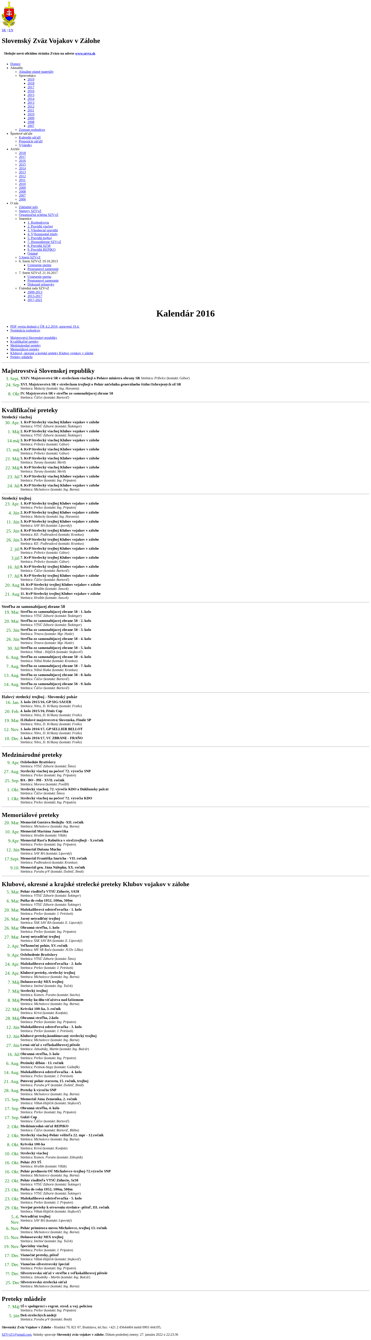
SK (4, 30)
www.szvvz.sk (85, 53)
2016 (30, 91)
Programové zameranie (43, 269)
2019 (30, 79)
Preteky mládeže (21, 357)
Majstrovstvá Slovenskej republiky (33, 338)
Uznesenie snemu (39, 265)
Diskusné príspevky (40, 284)
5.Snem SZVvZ (30, 257)
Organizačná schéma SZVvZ (38, 215)
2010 (30, 114)
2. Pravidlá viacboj (40, 226)
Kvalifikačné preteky (24, 341)
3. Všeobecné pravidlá (42, 230)
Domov (15, 64)
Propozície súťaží (31, 141)
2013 (30, 102)
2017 (30, 87)
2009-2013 (34, 292)
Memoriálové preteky (24, 349)
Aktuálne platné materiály (36, 71)
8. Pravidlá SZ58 (38, 246)
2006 (22, 199)
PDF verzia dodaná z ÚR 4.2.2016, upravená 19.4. (44, 326)
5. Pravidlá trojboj (39, 238)
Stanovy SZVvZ (30, 211)
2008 (30, 122)
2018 (30, 83)
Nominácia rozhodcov (25, 330)
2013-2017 (34, 296)
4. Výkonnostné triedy (42, 234)
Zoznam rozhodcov (32, 130)
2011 (30, 110)
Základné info (28, 207)
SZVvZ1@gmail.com (16, 1334)
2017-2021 (34, 300)
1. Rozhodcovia (38, 222)
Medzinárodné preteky (25, 345)
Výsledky (25, 145)
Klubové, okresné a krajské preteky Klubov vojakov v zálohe (51, 353)
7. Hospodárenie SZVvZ (44, 242)
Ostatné (32, 253)
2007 (30, 126)
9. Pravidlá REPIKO (41, 249)
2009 (30, 118)
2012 (30, 106)
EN (11, 30)
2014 (30, 99)
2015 (30, 95)
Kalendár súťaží (30, 137)
